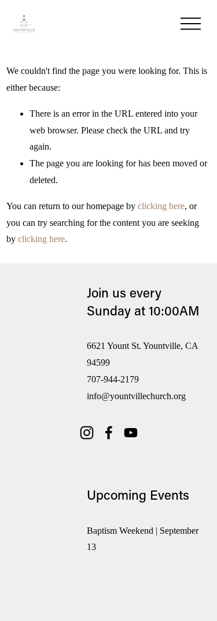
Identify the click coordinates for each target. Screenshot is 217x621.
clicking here (161, 206)
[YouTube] (131, 433)
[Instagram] (87, 433)
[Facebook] (109, 433)
